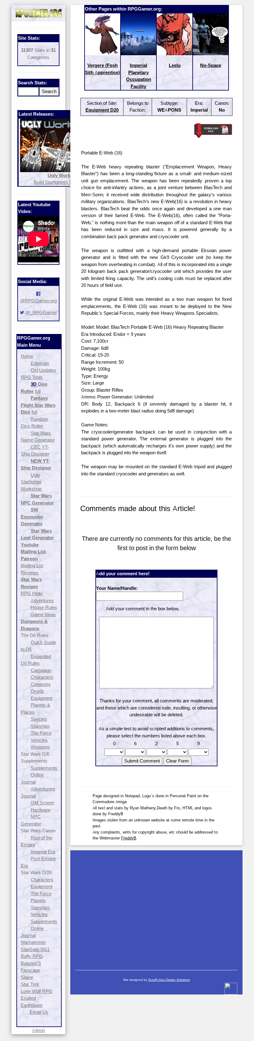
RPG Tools (32, 377)
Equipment (41, 698)
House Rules (44, 607)
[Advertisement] (156, 907)
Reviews (29, 573)
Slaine (27, 977)
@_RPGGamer (41, 312)
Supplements (44, 768)
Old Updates (43, 370)
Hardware (40, 810)
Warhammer (33, 942)
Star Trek (30, 984)
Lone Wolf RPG (36, 991)
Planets (38, 900)
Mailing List (32, 565)
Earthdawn (31, 1005)
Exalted (28, 998)
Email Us (39, 1012)
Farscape (30, 970)
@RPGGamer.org (38, 301)
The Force (41, 733)
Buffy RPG (32, 956)
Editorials (40, 363)
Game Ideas (43, 614)
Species (39, 719)
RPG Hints (32, 593)
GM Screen (42, 803)
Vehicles (39, 740)
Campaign (41, 670)
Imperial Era (43, 852)
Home (27, 356)
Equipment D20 (102, 110)
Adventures (42, 600)
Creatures (41, 684)
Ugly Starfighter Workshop (31, 482)
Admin (38, 1030)
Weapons (40, 747)
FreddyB (128, 837)
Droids (37, 691)
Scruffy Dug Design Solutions (169, 979)
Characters (42, 677)
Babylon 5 (31, 963)
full (38, 391)
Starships (40, 726)
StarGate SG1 (35, 949)
